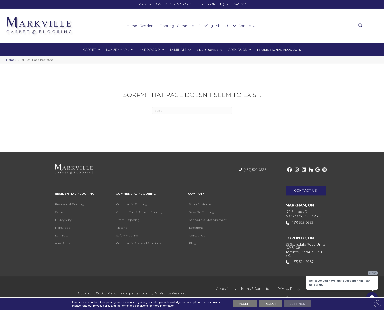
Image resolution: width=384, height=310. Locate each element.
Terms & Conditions (257, 289)
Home (10, 59)
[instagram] (296, 169)
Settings (297, 304)
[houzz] (310, 169)
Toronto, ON (205, 4)
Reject (270, 304)
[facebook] (289, 169)
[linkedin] (303, 169)
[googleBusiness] (317, 169)
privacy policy (101, 305)
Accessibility (226, 289)
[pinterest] (324, 169)
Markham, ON (149, 4)
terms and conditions (134, 305)
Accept (245, 304)
